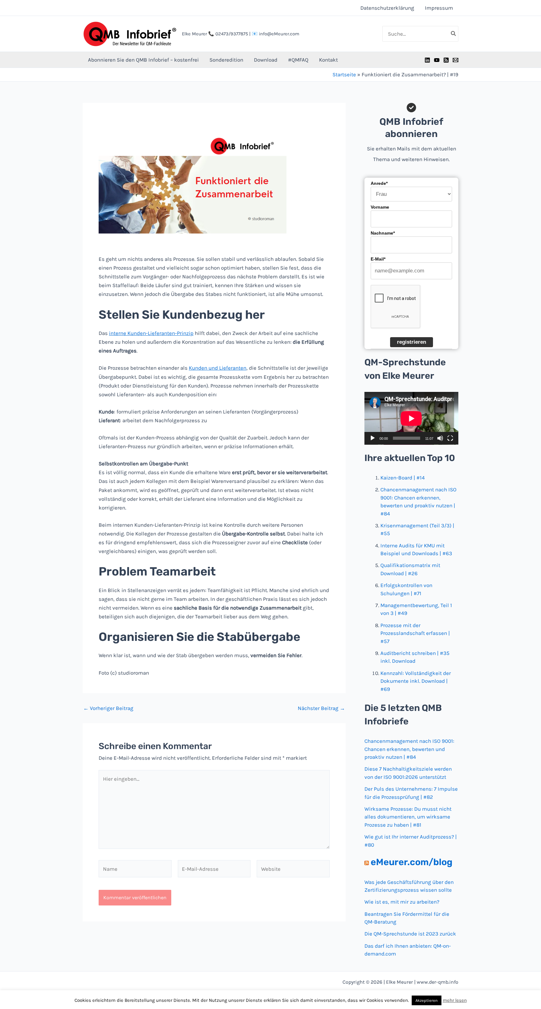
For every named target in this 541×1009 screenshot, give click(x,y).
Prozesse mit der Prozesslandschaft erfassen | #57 (415, 633)
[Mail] (455, 60)
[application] (411, 418)
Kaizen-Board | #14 (402, 477)
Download (265, 60)
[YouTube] (437, 60)
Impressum (439, 8)
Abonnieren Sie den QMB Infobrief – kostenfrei (143, 60)
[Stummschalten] (440, 438)
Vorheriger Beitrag (108, 708)
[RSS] (446, 60)
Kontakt (328, 60)
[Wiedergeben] (372, 438)
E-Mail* (378, 258)
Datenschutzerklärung (387, 8)
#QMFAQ (298, 60)
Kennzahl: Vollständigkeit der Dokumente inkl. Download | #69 (415, 681)
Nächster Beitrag (321, 708)
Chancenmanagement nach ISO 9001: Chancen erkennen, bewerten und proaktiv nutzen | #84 (409, 749)
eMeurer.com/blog (411, 862)
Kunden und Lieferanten (217, 368)
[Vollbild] (450, 438)
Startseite (344, 74)
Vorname (380, 207)
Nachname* (383, 233)
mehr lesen (455, 1000)
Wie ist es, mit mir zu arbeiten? (401, 902)
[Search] (454, 33)
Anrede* (379, 183)
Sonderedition (226, 60)
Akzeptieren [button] (426, 1000)
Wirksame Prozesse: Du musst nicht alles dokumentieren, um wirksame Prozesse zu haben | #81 (407, 817)
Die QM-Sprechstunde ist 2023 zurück (410, 933)
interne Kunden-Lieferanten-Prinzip (151, 333)
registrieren (411, 342)
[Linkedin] (427, 60)
